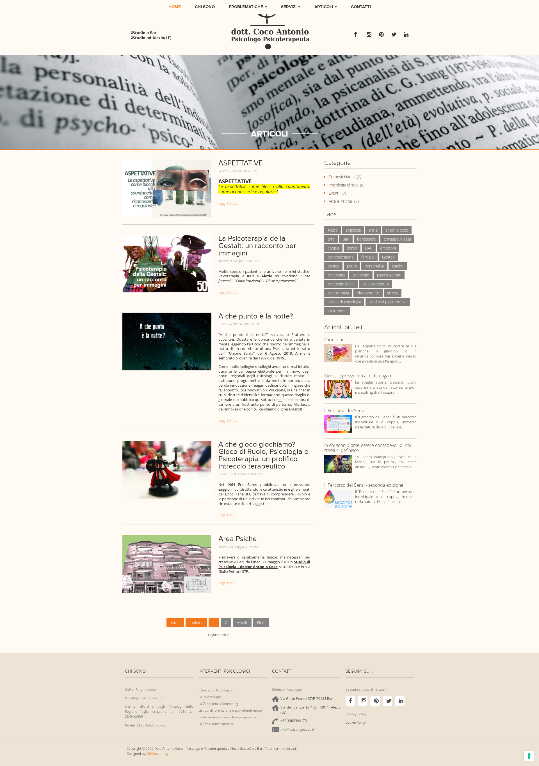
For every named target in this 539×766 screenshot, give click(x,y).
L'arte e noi (335, 340)
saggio (224, 489)
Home (174, 6)
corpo (352, 248)
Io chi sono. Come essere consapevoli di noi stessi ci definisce (367, 448)
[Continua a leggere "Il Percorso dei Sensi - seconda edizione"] (338, 498)
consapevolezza (397, 239)
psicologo (361, 275)
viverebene (337, 310)
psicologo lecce (341, 284)
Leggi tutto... (227, 203)
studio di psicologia (344, 301)
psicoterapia (338, 293)
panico (333, 266)
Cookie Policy (356, 722)
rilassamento (368, 293)
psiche (397, 266)
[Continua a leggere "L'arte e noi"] (338, 352)
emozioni (388, 248)
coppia (333, 248)
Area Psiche (237, 539)
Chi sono (205, 6)
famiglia (367, 257)
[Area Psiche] (166, 563)
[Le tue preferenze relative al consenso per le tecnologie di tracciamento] (529, 756)
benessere (366, 239)
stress (392, 293)
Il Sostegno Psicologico (215, 690)
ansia (373, 230)
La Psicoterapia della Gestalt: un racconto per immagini (257, 245)
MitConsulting (156, 753)
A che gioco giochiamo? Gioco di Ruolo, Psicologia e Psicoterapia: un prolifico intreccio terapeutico (263, 455)
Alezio (333, 230)
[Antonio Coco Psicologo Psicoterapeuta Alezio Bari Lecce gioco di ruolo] (166, 469)
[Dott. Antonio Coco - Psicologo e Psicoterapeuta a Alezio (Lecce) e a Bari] (269, 27)
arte (331, 239)
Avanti (242, 622)
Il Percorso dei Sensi (344, 411)
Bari (345, 239)
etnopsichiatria (340, 257)
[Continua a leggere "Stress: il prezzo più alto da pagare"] (338, 389)
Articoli (324, 6)
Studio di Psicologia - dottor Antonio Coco (264, 564)
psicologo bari (389, 275)
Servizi (289, 6)
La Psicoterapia (209, 697)
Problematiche (246, 6)
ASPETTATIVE (240, 163)
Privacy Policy (356, 714)
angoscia (353, 230)
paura (352, 266)
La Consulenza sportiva (216, 723)
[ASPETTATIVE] (166, 187)
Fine (260, 622)
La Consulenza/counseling (218, 703)
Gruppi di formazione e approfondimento (230, 710)
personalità (374, 266)
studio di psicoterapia (387, 301)
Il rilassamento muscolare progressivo (227, 717)
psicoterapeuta (375, 284)
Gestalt (388, 257)
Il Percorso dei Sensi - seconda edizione (363, 485)
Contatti (361, 6)
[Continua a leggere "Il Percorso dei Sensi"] (338, 423)
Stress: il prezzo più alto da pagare (358, 376)
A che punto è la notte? (255, 316)
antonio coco (396, 230)
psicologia (336, 275)
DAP (368, 248)
